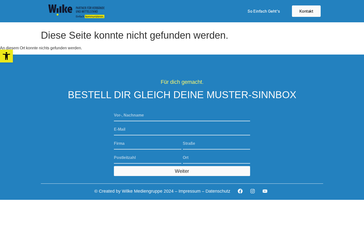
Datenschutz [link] (218, 191)
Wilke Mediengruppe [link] (142, 191)
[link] (6, 56)
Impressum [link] (190, 191)
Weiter (182, 171)
